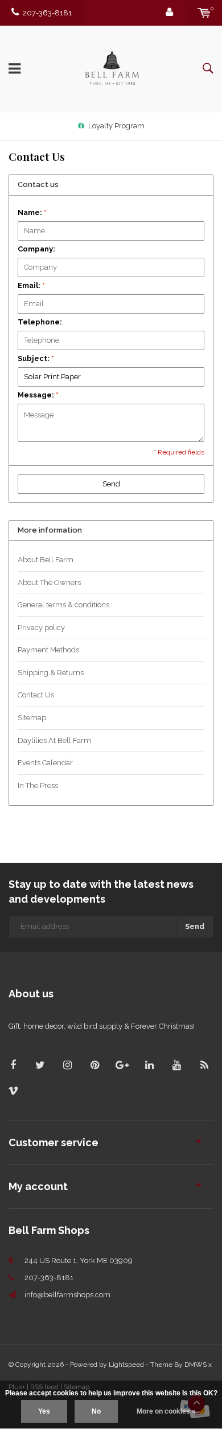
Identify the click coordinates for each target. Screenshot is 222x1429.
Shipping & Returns (51, 672)
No (96, 1411)
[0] (204, 13)
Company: (36, 249)
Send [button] (111, 484)
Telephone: (40, 322)
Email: (31, 285)
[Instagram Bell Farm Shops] (67, 1065)
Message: (38, 395)
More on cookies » (166, 1411)
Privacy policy (41, 627)
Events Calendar (45, 762)
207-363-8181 (47, 13)
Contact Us (36, 695)
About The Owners (49, 582)
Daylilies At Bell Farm (54, 740)
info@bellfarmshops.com (67, 1294)
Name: (32, 212)
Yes (44, 1411)
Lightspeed (126, 1365)
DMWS (195, 1365)
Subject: (36, 358)
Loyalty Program (116, 125)
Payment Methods (48, 650)
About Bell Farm (45, 559)
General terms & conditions (63, 604)
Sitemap (32, 717)
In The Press (38, 785)
